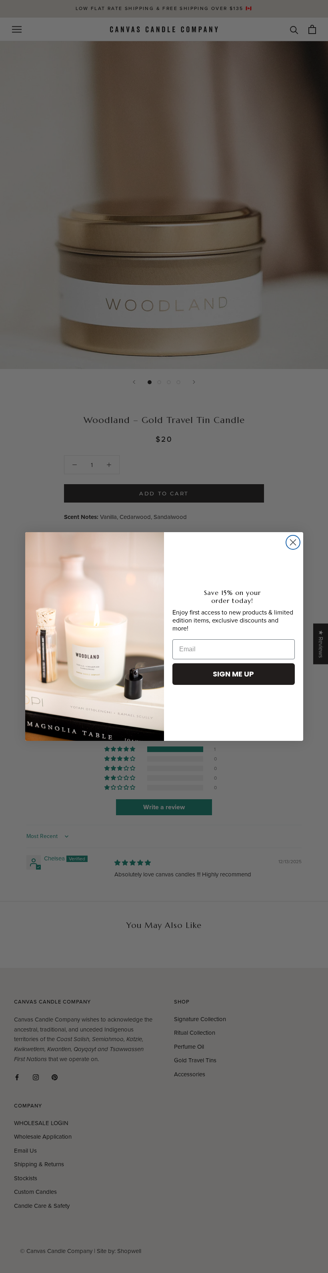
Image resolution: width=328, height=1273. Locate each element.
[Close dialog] (293, 542)
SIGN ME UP (233, 674)
